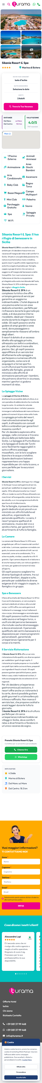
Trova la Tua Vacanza (22, 106)
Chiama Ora (22, 750)
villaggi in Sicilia (18, 287)
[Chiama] (38, 4)
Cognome (6, 867)
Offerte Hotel (9, 1001)
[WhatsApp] (34, 4)
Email (5, 887)
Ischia (6, 1006)
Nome (5, 857)
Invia (21, 905)
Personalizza (21, 1072)
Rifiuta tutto (21, 1067)
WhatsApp (22, 757)
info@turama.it (14, 1035)
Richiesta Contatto (12, 1015)
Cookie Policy (27, 1060)
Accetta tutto (21, 1077)
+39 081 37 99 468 (16, 1024)
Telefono (6, 877)
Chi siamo (8, 1010)
